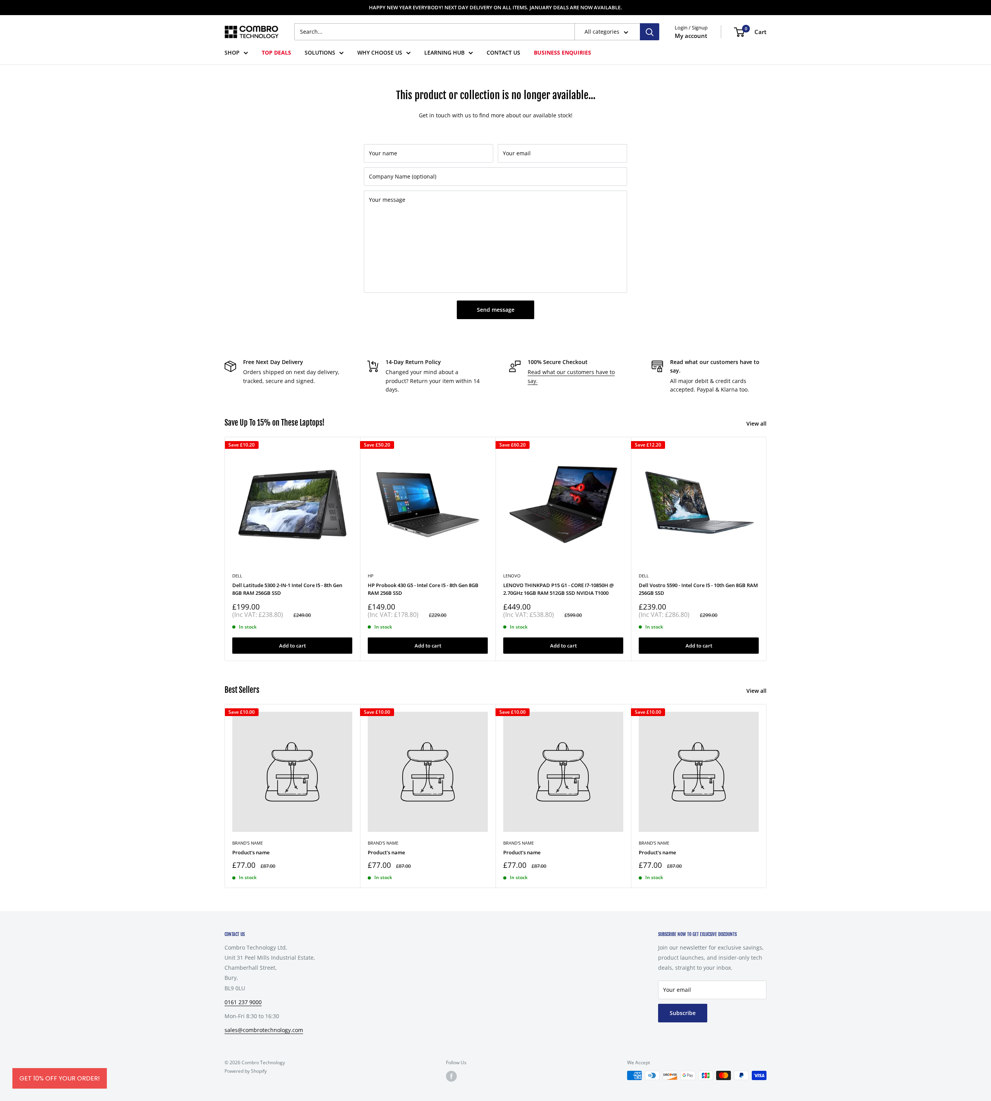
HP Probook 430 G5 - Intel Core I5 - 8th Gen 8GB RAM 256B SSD (423, 589)
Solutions (320, 52)
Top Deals (276, 52)
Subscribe (683, 1013)
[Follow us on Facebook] (451, 1076)
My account (691, 36)
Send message (495, 309)
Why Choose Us (379, 52)
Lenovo (512, 576)
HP (371, 576)
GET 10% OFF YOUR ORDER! (59, 1078)
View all (757, 423)
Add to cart (292, 645)
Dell (644, 576)
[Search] (649, 31)
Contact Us (503, 52)
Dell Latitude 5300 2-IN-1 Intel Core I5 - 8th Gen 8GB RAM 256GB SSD (287, 589)
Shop (232, 52)
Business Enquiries (562, 52)
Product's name (250, 852)
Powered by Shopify (246, 1071)
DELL (237, 576)
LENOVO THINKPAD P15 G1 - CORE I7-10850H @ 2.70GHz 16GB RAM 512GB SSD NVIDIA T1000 (558, 589)
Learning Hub (444, 52)
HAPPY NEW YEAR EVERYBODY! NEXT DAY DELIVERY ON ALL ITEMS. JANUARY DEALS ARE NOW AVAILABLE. (495, 7)
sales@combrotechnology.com (264, 1030)
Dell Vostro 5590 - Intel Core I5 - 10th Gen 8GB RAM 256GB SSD (698, 589)
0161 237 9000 (243, 1002)
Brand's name (247, 843)
